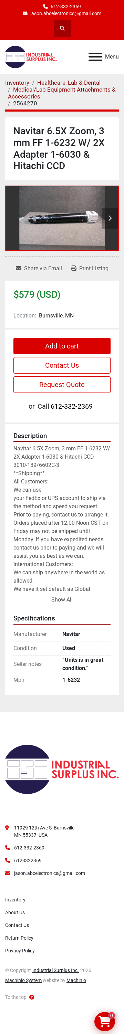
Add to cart (62, 346)
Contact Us (62, 365)
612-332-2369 (66, 6)
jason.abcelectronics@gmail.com (65, 13)
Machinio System (23, 980)
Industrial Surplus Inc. (55, 970)
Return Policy (19, 938)
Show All (62, 599)
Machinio (76, 980)
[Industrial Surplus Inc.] (62, 769)
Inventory (15, 899)
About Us (15, 912)
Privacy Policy (20, 950)
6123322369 (28, 860)
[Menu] (95, 57)
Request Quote (62, 384)
